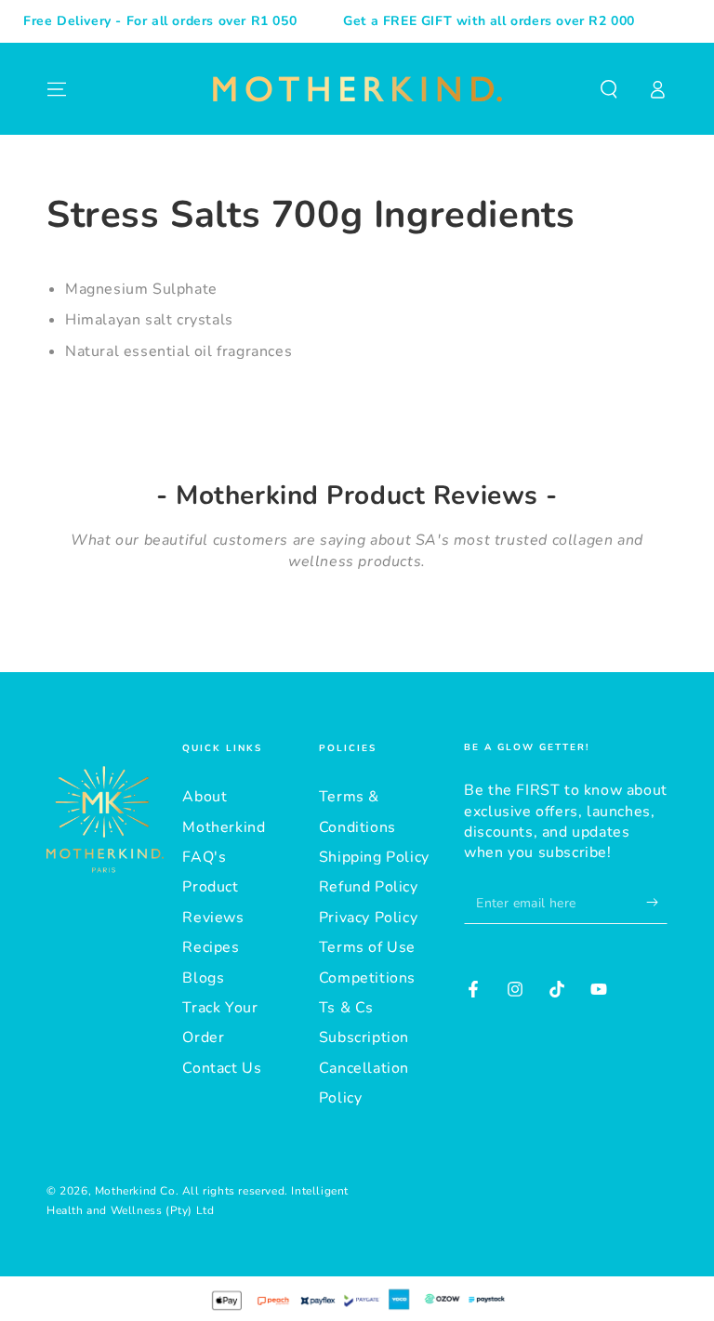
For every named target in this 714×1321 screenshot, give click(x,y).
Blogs (203, 978)
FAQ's (204, 857)
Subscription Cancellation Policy (364, 1067)
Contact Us (221, 1068)
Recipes (210, 947)
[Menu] (57, 89)
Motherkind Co (135, 1190)
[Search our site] (609, 89)
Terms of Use (367, 947)
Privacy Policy (368, 917)
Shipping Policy (374, 857)
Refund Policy (368, 887)
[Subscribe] (657, 902)
